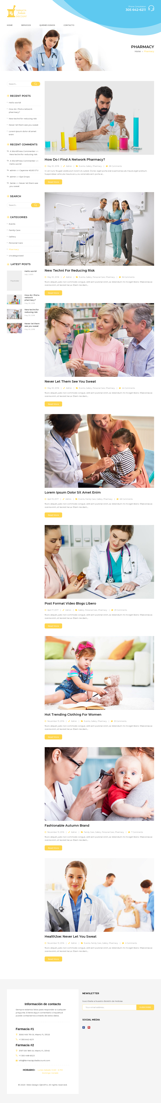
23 (120, 610)
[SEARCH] (35, 84)
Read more (53, 182)
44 (128, 388)
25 (120, 721)
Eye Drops (24, 176)
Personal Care (16, 243)
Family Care (14, 230)
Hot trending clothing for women (73, 714)
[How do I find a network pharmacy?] (99, 118)
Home (138, 51)
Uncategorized (16, 255)
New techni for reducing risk (23, 118)
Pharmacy (14, 249)
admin (69, 166)
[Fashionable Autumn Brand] (99, 784)
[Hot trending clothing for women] (99, 673)
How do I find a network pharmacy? (32, 297)
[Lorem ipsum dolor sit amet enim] (99, 451)
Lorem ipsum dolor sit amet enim (73, 492)
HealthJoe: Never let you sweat (70, 936)
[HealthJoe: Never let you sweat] (99, 895)
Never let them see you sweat (23, 125)
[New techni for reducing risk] (99, 229)
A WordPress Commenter (22, 161)
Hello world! (15, 102)
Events (12, 224)
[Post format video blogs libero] (99, 562)
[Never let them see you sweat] (99, 340)
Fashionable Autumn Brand (67, 825)
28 (115, 166)
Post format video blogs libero (70, 603)
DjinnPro (43, 1085)
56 (128, 277)
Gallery (12, 236)
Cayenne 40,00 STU (28, 170)
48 (126, 499)
